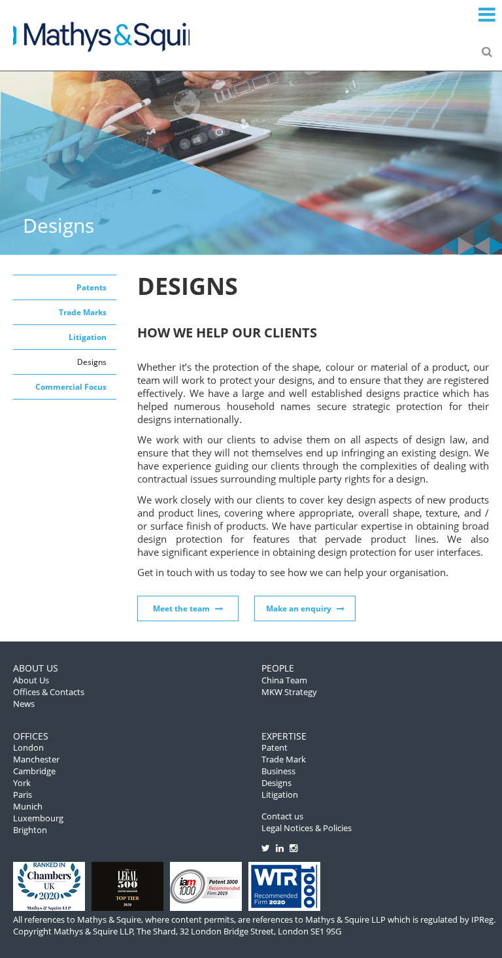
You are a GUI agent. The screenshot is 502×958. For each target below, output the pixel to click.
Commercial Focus (71, 386)
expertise (284, 736)
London (28, 747)
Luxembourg (38, 818)
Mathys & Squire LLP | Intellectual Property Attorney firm (101, 35)
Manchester (36, 759)
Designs (92, 362)
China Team (284, 680)
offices (30, 736)
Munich (27, 806)
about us (35, 668)
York (22, 783)
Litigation (88, 337)
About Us (31, 680)
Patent (274, 747)
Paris (22, 794)
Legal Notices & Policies (306, 828)
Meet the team (181, 608)
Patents (91, 287)
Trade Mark (283, 759)
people (277, 668)
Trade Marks (83, 312)
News (24, 704)
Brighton (30, 830)
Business (278, 771)
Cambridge (34, 771)
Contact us (282, 816)
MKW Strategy (289, 692)
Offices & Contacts (48, 692)
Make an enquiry (298, 608)
